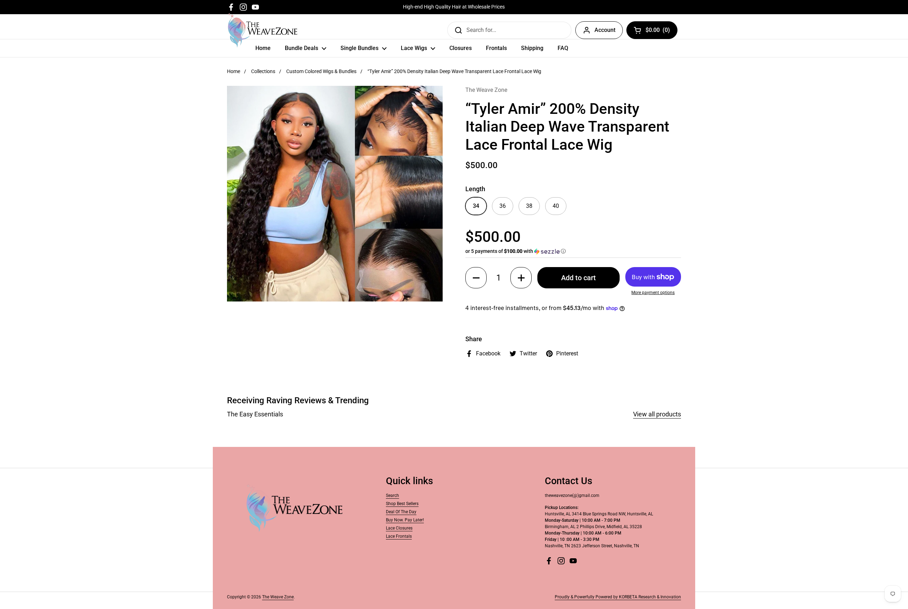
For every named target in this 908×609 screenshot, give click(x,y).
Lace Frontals (399, 536)
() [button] (658, 31)
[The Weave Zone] (262, 30)
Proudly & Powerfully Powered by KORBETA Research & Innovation (618, 596)
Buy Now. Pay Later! (405, 519)
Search (392, 495)
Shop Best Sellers (402, 503)
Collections (263, 71)
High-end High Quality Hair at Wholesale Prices (454, 7)
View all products (657, 414)
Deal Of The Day (401, 511)
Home (233, 71)
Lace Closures (399, 528)
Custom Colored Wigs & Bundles (321, 71)
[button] (573, 251)
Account (604, 30)
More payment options (653, 292)
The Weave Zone (278, 596)
